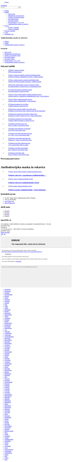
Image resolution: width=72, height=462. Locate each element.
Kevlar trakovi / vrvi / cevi (16, 22)
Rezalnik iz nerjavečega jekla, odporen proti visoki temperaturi (26, 111)
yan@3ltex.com (9, 201)
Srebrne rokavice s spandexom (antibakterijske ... (27, 175)
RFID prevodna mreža (15, 72)
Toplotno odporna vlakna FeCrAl (18, 106)
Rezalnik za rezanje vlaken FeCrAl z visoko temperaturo (25, 116)
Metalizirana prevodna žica (16, 15)
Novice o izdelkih (13, 29)
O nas (6, 32)
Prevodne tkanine (13, 19)
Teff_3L (3, 234)
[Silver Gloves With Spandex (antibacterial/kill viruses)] (25, 171)
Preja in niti (11, 14)
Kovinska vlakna (13, 21)
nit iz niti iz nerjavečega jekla (16, 130)
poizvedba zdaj (5, 225)
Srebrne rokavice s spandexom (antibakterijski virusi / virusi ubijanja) (28, 96)
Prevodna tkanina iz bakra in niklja (18, 91)
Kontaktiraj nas (9, 34)
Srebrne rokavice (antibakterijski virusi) (23, 183)
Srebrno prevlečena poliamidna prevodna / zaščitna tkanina (25, 77)
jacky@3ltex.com (9, 203)
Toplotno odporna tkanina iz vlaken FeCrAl (21, 120)
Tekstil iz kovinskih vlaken (16, 17)
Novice (6, 26)
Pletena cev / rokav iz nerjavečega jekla (20, 140)
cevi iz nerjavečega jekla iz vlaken (18, 145)
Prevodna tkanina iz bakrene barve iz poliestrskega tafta (24, 86)
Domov (6, 10)
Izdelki (6, 12)
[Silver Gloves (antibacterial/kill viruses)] (20, 179)
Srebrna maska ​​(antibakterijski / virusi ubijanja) (22, 101)
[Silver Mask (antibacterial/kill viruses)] (20, 186)
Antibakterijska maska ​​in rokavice (18, 24)
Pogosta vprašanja (9, 31)
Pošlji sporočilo (5, 232)
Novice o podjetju (13, 27)
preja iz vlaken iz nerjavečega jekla (18, 125)
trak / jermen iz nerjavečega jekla (18, 150)
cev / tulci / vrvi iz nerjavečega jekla (18, 135)
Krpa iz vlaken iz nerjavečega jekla (18, 154)
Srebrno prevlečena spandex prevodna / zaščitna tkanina (24, 81)
